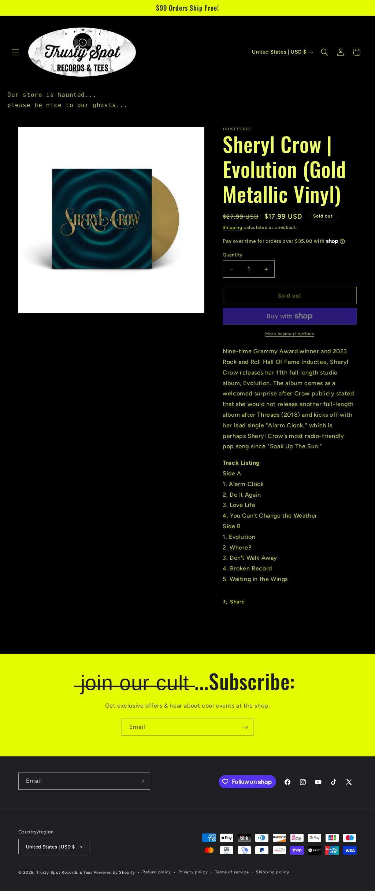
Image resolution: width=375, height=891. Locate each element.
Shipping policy (272, 872)
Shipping (232, 227)
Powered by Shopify (114, 872)
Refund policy (156, 872)
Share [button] (237, 602)
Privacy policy (193, 872)
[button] (15, 52)
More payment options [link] (289, 333)
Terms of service (232, 872)
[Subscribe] (245, 727)
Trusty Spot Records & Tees (64, 872)
